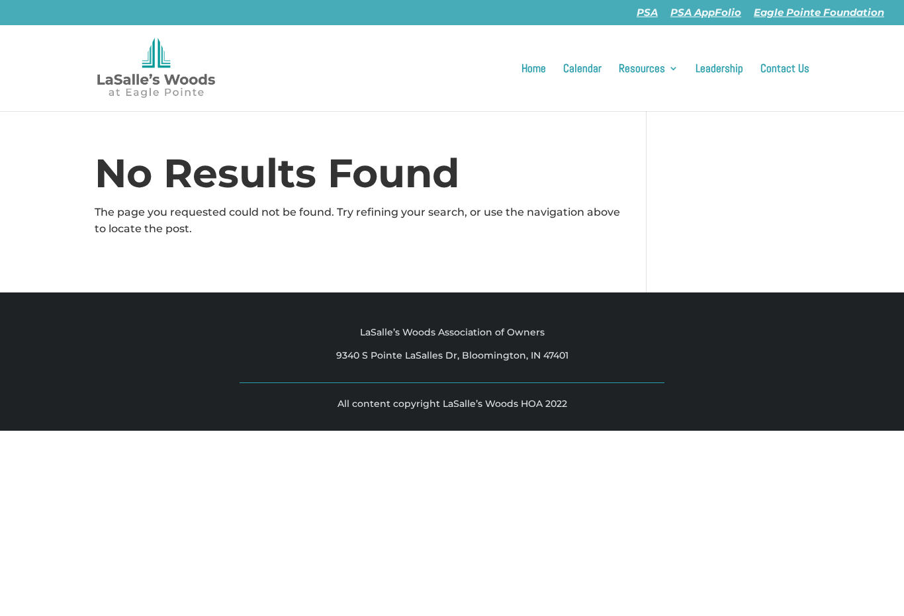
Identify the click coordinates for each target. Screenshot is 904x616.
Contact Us (784, 69)
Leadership (719, 69)
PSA (647, 13)
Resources (642, 69)
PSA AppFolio (705, 13)
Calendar (582, 69)
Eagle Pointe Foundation (819, 13)
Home (533, 69)
